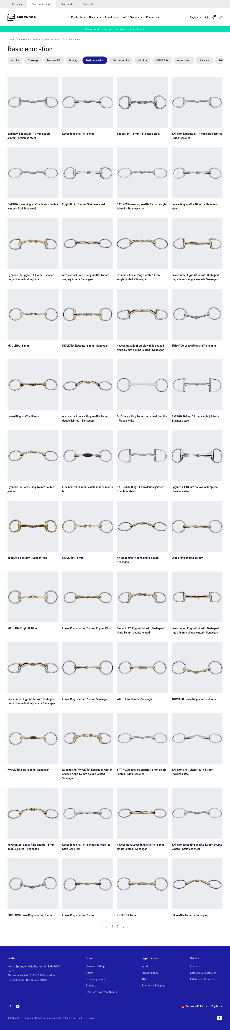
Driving (73, 60)
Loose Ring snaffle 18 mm (23, 416)
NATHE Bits (162, 60)
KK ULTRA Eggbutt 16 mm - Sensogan (85, 345)
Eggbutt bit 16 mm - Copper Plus (27, 557)
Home (11, 39)
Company (17, 4)
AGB (144, 979)
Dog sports (88, 4)
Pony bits (204, 60)
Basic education (71, 39)
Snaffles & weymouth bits (47, 39)
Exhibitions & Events (202, 979)
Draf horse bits (120, 60)
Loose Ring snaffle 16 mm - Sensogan (85, 699)
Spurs (89, 972)
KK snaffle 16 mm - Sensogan (190, 915)
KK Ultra (142, 60)
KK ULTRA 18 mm (18, 345)
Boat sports (67, 4)
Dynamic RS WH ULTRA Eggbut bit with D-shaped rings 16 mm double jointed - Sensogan (87, 774)
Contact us (152, 17)
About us (110, 17)
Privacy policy (149, 972)
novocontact (183, 60)
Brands (93, 17)
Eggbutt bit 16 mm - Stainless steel (138, 133)
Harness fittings (95, 966)
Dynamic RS (53, 60)
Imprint (145, 966)
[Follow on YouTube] (17, 1006)
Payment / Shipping (153, 985)
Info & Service (131, 17)
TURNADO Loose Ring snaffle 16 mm (194, 345)
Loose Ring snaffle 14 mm (78, 915)
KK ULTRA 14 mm (127, 915)
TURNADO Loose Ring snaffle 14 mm (30, 915)
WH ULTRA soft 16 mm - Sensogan (28, 769)
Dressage (33, 60)
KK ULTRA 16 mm (73, 557)
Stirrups (91, 985)
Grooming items (95, 979)
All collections (23, 39)
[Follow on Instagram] (10, 1006)
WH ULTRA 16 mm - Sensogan (135, 699)
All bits (15, 60)
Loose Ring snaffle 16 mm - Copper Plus (86, 628)
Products (76, 17)
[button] (220, 17)
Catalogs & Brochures (203, 972)
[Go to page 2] (124, 926)
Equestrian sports (41, 4)
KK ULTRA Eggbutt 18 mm (23, 628)
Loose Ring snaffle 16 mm (78, 133)
